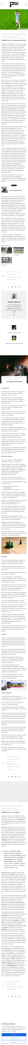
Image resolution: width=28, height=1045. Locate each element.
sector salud (10, 769)
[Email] (19, 286)
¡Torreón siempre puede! (15, 190)
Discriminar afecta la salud (14, 332)
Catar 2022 (9, 981)
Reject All (14, 1042)
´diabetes (9, 756)
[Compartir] (8, 286)
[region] (14, 1033)
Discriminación (10, 761)
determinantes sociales (11, 449)
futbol (15, 981)
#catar (6, 863)
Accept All (14, 1034)
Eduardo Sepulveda (6, 36)
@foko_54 (7, 851)
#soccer (14, 865)
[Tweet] (12, 286)
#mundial (16, 863)
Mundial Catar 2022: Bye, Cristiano (14, 342)
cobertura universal (12, 437)
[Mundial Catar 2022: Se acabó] (6, 250)
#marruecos (7, 865)
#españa (22, 863)
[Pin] (15, 286)
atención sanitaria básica (12, 759)
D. (9, 188)
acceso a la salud (17, 756)
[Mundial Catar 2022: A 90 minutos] (6, 260)
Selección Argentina (11, 279)
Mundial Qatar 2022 (11, 986)
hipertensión (10, 766)
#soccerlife (20, 865)
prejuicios (17, 766)
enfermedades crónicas (12, 764)
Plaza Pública (7, 377)
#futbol (10, 863)
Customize (14, 1038)
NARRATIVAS (15, 36)
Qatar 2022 (20, 986)
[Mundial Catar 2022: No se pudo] (18, 250)
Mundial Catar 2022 (11, 274)
